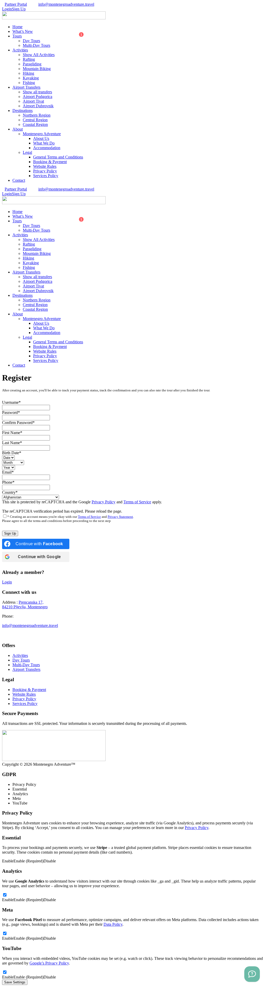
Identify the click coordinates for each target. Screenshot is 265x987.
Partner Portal (16, 4)
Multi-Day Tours (36, 45)
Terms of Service (137, 502)
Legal (27, 152)
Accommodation (46, 148)
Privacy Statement (120, 517)
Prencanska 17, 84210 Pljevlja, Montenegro (25, 604)
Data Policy (113, 924)
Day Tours (31, 41)
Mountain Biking (37, 68)
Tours (17, 36)
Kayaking (31, 78)
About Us (41, 138)
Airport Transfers (26, 87)
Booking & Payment (50, 162)
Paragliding (32, 64)
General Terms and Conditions (58, 157)
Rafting (29, 59)
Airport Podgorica (37, 96)
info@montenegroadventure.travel (66, 4)
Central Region (35, 120)
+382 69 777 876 (28, 616)
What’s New (22, 31)
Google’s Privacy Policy (49, 963)
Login (7, 582)
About (17, 129)
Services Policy (45, 175)
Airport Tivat (33, 101)
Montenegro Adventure (42, 134)
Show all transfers (37, 92)
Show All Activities (39, 54)
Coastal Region (35, 124)
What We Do (44, 143)
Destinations (22, 110)
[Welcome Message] (252, 974)
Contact (18, 180)
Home (17, 27)
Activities (20, 50)
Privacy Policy (45, 171)
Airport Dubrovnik (38, 106)
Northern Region (36, 115)
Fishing (29, 82)
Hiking (28, 73)
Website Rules (44, 166)
